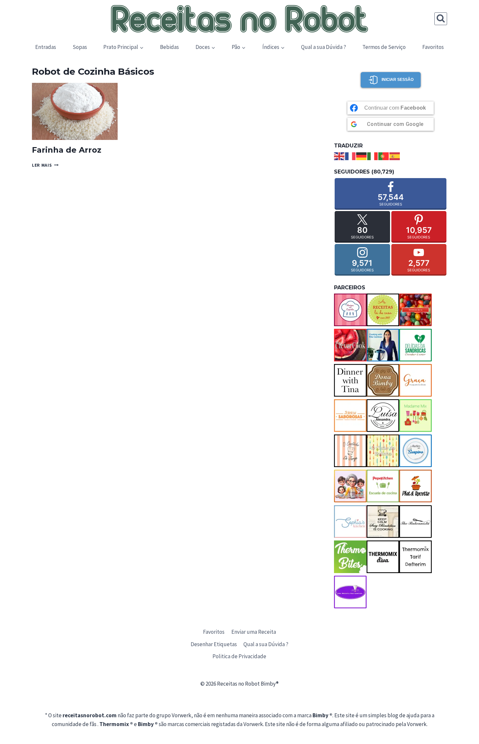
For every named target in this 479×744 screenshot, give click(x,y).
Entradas (45, 47)
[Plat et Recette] (415, 486)
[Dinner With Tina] (350, 380)
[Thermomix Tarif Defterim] (415, 556)
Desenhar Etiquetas (214, 644)
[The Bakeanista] (415, 521)
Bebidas (169, 47)
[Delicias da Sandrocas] (415, 345)
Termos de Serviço (384, 47)
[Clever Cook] (350, 345)
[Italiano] (372, 155)
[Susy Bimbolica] (383, 521)
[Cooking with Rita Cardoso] (383, 345)
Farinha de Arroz (66, 150)
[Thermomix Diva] (383, 556)
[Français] (350, 155)
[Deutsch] (361, 155)
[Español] (394, 155)
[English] (339, 155)
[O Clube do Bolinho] (383, 450)
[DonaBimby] (383, 380)
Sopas (80, 47)
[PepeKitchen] (383, 486)
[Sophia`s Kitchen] (350, 521)
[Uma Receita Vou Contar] (350, 592)
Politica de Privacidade (239, 656)
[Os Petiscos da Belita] (350, 486)
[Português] (383, 155)
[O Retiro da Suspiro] (415, 450)
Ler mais (45, 165)
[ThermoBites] (350, 556)
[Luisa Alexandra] (383, 415)
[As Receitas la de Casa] (383, 310)
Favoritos (433, 47)
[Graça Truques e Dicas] (415, 380)
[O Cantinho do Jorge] (350, 450)
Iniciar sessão (398, 79)
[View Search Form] (440, 18)
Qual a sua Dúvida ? (323, 47)
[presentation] (75, 111)
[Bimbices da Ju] (415, 310)
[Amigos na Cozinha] (350, 310)
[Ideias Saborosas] (350, 415)
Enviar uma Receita (253, 631)
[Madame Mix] (415, 415)
